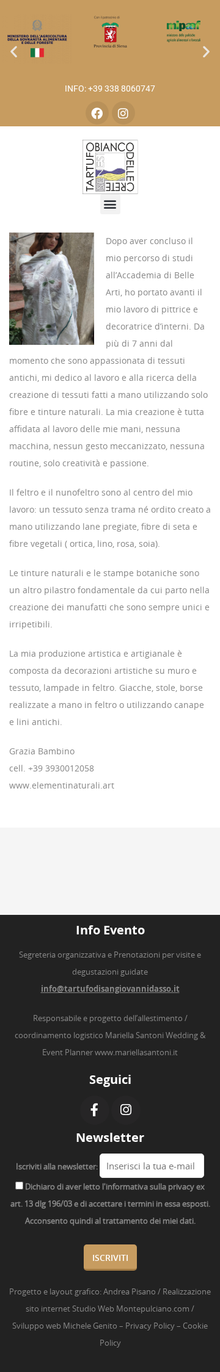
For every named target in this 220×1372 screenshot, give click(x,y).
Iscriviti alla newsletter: (57, 1166)
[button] (13, 51)
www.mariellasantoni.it (136, 1052)
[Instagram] (123, 113)
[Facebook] (97, 113)
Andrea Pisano (129, 1291)
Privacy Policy (150, 1325)
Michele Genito (90, 1325)
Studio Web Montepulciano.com (130, 1308)
